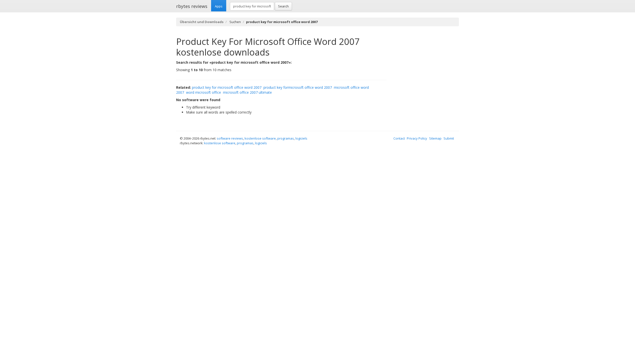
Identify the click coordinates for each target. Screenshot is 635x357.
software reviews (230, 138)
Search (283, 6)
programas (285, 138)
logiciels (301, 138)
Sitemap (435, 138)
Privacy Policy (417, 138)
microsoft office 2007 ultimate (247, 92)
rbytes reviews (191, 6)
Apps (218, 6)
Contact (399, 138)
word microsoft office (203, 92)
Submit (449, 138)
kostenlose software (260, 138)
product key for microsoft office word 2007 (226, 87)
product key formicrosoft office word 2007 (297, 87)
